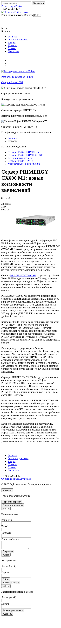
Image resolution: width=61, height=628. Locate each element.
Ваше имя (6, 520)
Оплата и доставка (18, 39)
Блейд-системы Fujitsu (20, 158)
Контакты (13, 51)
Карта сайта (24, 478)
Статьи (12, 48)
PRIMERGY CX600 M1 (23, 275)
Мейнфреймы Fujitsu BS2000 (24, 163)
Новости (12, 45)
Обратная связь (9, 478)
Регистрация (8, 6)
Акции (11, 42)
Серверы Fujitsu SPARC (21, 161)
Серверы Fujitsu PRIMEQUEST (25, 155)
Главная (12, 36)
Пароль (5, 572)
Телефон (6, 532)
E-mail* (5, 526)
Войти (18, 6)
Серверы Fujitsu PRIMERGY (24, 152)
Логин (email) (8, 566)
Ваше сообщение (10, 539)
